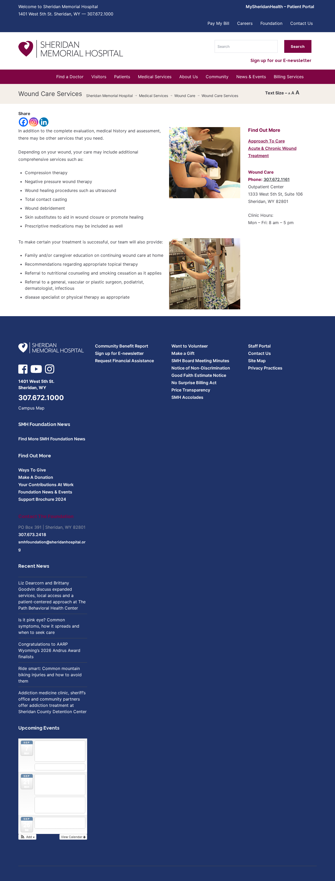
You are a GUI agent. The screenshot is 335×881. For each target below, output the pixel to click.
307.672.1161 (277, 179)
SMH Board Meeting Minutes (200, 360)
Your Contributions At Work (46, 484)
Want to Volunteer (189, 346)
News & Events (251, 76)
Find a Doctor (69, 76)
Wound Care (184, 95)
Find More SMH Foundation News (51, 438)
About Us (188, 76)
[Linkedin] (43, 122)
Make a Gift (182, 353)
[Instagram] (33, 122)
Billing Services (289, 76)
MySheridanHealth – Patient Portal (280, 6)
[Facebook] (23, 122)
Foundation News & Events (45, 492)
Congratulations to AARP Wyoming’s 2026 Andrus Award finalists (49, 650)
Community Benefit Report (121, 346)
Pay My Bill (218, 23)
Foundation (271, 23)
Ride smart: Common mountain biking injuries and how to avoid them (50, 675)
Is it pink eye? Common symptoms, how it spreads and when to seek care (48, 626)
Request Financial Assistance (124, 360)
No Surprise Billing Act (193, 382)
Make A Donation (35, 477)
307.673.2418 (32, 534)
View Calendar (72, 836)
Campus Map (31, 408)
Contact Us (301, 23)
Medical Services (154, 76)
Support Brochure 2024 (42, 499)
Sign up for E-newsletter (119, 353)
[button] (27, 836)
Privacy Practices (265, 368)
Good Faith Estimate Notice (198, 375)
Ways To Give (32, 470)
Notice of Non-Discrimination (200, 368)
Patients (122, 76)
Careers (245, 23)
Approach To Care (266, 141)
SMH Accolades (187, 397)
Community (217, 76)
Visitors (98, 76)
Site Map (257, 360)
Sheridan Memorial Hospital (109, 95)
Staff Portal (259, 346)
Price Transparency (190, 390)
